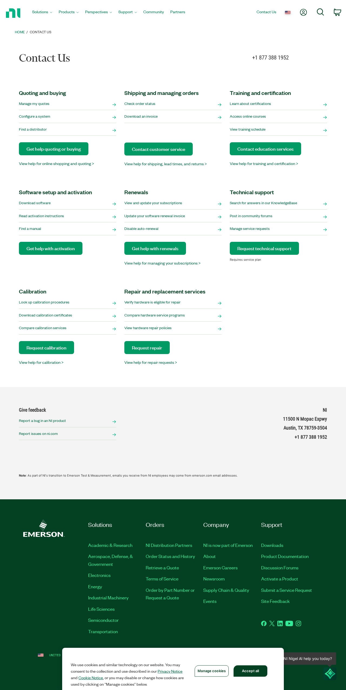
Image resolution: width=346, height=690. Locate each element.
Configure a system (34, 116)
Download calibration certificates (45, 315)
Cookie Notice (90, 677)
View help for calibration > (41, 362)
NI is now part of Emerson (228, 545)
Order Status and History (170, 556)
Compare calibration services (42, 327)
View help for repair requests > (150, 362)
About (209, 556)
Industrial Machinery (108, 597)
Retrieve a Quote (162, 567)
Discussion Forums (279, 567)
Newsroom (214, 579)
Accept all (250, 671)
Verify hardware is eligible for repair (152, 302)
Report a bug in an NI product (42, 420)
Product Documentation (285, 556)
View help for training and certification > (264, 163)
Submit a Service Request (286, 590)
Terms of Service (162, 579)
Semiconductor (103, 620)
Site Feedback (275, 601)
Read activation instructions (41, 215)
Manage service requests (250, 228)
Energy (95, 586)
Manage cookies (212, 671)
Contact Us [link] (40, 31)
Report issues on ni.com (38, 433)
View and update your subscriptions (153, 202)
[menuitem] (42, 13)
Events (210, 601)
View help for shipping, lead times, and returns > (165, 163)
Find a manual (30, 228)
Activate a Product (279, 579)
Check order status (139, 103)
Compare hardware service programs (154, 315)
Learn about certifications (250, 103)
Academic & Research (110, 545)
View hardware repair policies (148, 327)
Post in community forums (251, 215)
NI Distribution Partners (169, 545)
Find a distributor (33, 129)
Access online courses (248, 116)
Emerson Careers (220, 567)
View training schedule (247, 129)
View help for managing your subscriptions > (162, 263)
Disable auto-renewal (141, 228)
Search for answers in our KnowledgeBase (263, 202)
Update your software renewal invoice (154, 215)
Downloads (272, 545)
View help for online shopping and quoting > (56, 163)
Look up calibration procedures (44, 302)
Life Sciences (101, 609)
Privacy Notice (170, 671)
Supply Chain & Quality (226, 590)
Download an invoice (141, 116)
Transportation (103, 631)
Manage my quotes (34, 103)
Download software (35, 202)
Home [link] (20, 31)
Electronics (99, 575)
